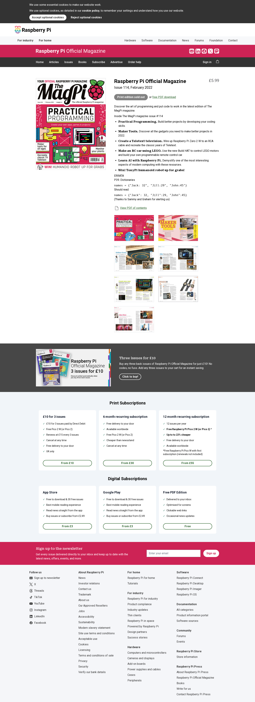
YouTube (39, 603)
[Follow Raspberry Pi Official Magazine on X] (210, 51)
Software (147, 40)
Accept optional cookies (48, 17)
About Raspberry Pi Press (192, 672)
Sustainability (86, 622)
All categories (185, 609)
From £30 (127, 463)
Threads (39, 590)
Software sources (187, 620)
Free (188, 526)
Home (40, 62)
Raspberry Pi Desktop (190, 583)
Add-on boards (137, 663)
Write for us (184, 688)
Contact (232, 40)
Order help (134, 62)
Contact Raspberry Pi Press (193, 694)
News (185, 40)
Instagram (40, 610)
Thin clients (134, 615)
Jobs (81, 611)
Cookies (83, 644)
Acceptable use (87, 639)
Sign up (211, 553)
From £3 (67, 526)
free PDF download (164, 97)
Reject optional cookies (86, 17)
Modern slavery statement (94, 627)
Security (83, 666)
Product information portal (192, 615)
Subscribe (98, 62)
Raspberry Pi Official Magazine (195, 677)
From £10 (67, 463)
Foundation (216, 40)
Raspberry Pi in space (141, 620)
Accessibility (86, 616)
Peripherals (135, 680)
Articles (54, 62)
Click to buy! (130, 376)
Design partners (137, 632)
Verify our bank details (92, 672)
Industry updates (138, 609)
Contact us (84, 589)
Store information (187, 657)
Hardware (130, 40)
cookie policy (90, 10)
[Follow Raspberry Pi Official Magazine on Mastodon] (216, 51)
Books (82, 62)
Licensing (84, 650)
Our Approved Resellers (93, 605)
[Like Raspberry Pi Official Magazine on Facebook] (204, 51)
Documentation (167, 40)
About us (83, 600)
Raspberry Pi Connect (190, 578)
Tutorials (133, 583)
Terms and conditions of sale (96, 655)
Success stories (137, 637)
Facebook (40, 622)
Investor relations (89, 583)
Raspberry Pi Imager (189, 589)
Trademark (84, 594)
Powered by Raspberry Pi (143, 626)
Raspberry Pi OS (187, 594)
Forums (199, 40)
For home (45, 40)
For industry (25, 40)
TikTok (38, 597)
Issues (68, 62)
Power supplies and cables (144, 669)
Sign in (207, 62)
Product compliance (140, 604)
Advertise (116, 62)
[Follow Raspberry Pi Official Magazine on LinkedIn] (198, 51)
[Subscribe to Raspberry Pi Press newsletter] (191, 51)
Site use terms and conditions (96, 633)
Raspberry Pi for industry (143, 598)
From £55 (187, 463)
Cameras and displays (141, 658)
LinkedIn (39, 616)
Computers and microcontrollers (147, 652)
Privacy (82, 661)
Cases (131, 675)
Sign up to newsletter (47, 578)
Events (181, 641)
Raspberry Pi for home (141, 578)
